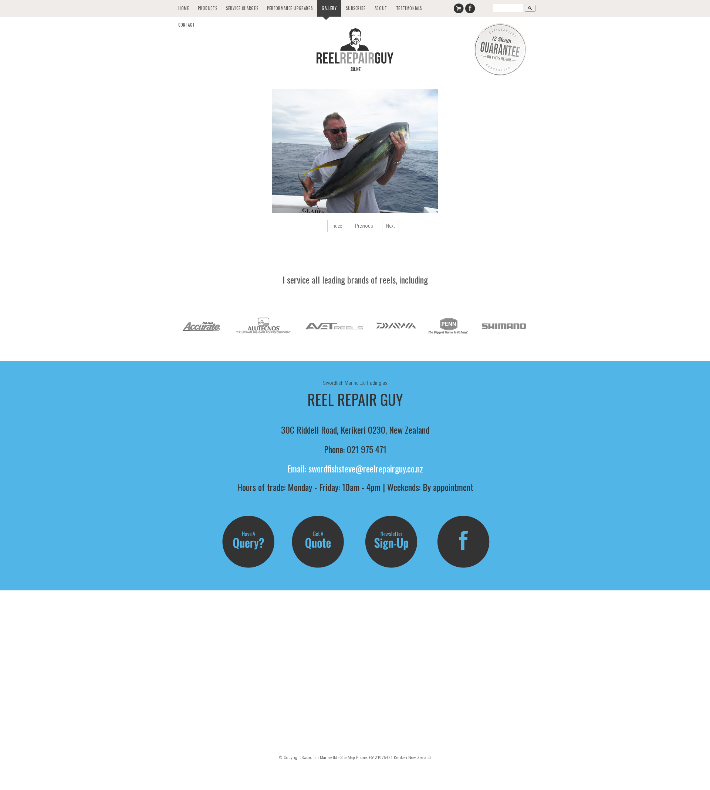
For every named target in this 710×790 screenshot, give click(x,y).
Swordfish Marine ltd (319, 757)
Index (336, 226)
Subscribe (355, 8)
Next (390, 226)
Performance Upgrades (289, 8)
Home (183, 8)
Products (207, 8)
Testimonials (409, 8)
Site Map (348, 757)
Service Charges (242, 8)
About (381, 8)
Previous (364, 226)
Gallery (329, 8)
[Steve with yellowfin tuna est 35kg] (355, 151)
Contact (186, 25)
